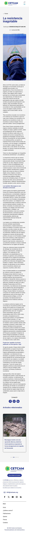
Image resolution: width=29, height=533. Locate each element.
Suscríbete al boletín (14, 475)
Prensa (5, 519)
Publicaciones (7, 513)
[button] (12, 457)
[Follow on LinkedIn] (20, 497)
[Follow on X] (8, 497)
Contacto (5, 522)
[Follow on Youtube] (12, 497)
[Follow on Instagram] (16, 497)
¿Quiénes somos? (8, 510)
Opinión (5, 516)
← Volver (5, 13)
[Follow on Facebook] (4, 497)
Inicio (4, 507)
